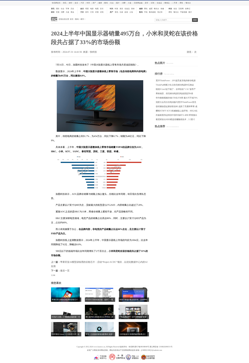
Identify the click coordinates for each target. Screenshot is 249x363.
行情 (92, 12)
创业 (175, 9)
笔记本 (160, 12)
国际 (57, 9)
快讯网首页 (56, 3)
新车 (146, 3)
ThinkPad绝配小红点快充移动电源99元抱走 (175, 85)
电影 (92, 9)
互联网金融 (138, 3)
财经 (70, 3)
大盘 (129, 3)
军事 (67, 9)
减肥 (150, 9)
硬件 (82, 19)
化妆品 (159, 3)
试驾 (152, 3)
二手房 (174, 3)
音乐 (101, 9)
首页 (71, 19)
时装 (116, 9)
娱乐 (76, 3)
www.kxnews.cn (99, 347)
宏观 (57, 12)
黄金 (72, 12)
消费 (124, 3)
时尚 (88, 3)
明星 (87, 9)
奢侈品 (167, 3)
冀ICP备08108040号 (141, 347)
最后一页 (64, 270)
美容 (121, 9)
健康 (100, 3)
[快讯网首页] (54, 21)
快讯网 (131, 347)
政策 (126, 12)
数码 (106, 3)
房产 (94, 3)
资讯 (64, 3)
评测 (97, 12)
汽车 (82, 3)
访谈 (121, 12)
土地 (131, 12)
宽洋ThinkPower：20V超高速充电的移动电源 (176, 80)
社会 (112, 3)
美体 (133, 9)
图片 (118, 3)
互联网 (181, 9)
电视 (97, 9)
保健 (162, 9)
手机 (146, 12)
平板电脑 (183, 12)
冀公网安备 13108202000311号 (161, 347)
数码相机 (152, 12)
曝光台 (188, 3)
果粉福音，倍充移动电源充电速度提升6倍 (174, 93)
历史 (72, 9)
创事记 (187, 9)
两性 (181, 3)
